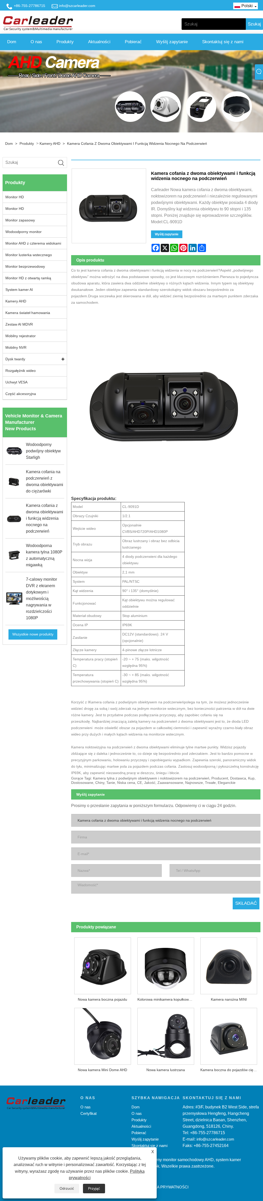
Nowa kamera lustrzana (165, 1070)
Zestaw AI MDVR (19, 324)
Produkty (65, 41)
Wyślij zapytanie (172, 41)
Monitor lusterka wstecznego (28, 255)
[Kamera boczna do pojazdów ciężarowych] (228, 1035)
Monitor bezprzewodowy (25, 266)
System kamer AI (19, 290)
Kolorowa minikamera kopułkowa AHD (167, 999)
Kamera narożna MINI (229, 999)
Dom (11, 41)
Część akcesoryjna (20, 394)
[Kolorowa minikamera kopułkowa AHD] (165, 964)
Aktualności (99, 41)
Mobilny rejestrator (20, 336)
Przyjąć (94, 1188)
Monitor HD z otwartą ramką (28, 278)
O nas (36, 41)
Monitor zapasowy (20, 220)
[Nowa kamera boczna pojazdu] (102, 964)
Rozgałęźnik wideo (20, 371)
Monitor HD (14, 197)
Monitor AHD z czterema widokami (33, 243)
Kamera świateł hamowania (27, 313)
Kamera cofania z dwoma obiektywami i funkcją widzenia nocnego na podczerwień (137, 143)
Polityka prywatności (165, 1187)
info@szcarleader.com (77, 6)
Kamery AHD (50, 143)
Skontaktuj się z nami (222, 41)
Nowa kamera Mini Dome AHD (102, 1070)
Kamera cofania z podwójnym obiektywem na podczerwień (136, 702)
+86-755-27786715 (29, 6)
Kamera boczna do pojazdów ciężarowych (230, 1070)
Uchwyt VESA (16, 382)
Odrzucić (67, 1188)
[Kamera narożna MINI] (228, 964)
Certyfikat (88, 1113)
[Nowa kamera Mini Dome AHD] (102, 1035)
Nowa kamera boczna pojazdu (102, 999)
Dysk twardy (15, 359)
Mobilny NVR (15, 347)
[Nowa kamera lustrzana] (165, 1035)
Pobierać (133, 41)
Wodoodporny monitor (23, 232)
